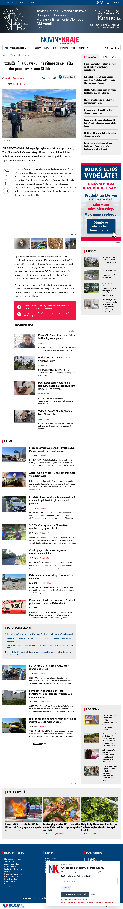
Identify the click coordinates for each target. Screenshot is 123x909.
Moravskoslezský (18, 47)
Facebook (97, 2)
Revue (55, 47)
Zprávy (38, 47)
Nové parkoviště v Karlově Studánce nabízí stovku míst (109, 273)
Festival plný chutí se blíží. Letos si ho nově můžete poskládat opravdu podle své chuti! (61, 827)
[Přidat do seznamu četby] (54, 77)
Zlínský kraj (9, 886)
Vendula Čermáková (14, 78)
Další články (38, 743)
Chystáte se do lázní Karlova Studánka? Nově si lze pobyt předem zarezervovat (109, 289)
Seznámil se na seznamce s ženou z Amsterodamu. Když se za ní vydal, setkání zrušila (40, 646)
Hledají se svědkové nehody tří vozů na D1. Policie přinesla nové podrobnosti (40, 634)
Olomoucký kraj (11, 876)
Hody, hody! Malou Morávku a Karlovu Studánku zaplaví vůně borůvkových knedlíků (99, 827)
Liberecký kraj (10, 871)
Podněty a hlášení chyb (44, 898)
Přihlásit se (115, 2)
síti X (39, 313)
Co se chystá (16, 792)
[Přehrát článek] (60, 77)
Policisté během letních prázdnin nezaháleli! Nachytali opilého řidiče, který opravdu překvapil (52, 500)
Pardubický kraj (10, 879)
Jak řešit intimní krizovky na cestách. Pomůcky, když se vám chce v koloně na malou (110, 722)
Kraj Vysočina (10, 866)
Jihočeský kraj (10, 861)
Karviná (43, 608)
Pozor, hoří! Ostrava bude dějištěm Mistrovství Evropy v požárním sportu (23, 826)
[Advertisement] (45, 216)
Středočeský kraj (11, 884)
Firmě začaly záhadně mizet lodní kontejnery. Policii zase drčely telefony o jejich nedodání (50, 693)
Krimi (46, 47)
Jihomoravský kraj (11, 864)
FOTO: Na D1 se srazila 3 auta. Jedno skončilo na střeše (100, 134)
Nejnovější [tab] (90, 57)
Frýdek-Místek (45, 558)
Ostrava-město (45, 533)
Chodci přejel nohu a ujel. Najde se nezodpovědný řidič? (99, 101)
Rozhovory (83, 47)
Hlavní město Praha (12, 859)
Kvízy (73, 47)
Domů (5, 55)
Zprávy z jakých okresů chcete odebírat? (76, 876)
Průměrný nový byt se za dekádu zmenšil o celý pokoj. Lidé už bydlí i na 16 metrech (109, 305)
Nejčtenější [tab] (110, 57)
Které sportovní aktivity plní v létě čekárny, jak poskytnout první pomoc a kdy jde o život (109, 739)
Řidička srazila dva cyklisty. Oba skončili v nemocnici (98, 111)
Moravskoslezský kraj (13, 874)
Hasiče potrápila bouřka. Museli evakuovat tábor (109, 259)
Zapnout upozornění (75, 894)
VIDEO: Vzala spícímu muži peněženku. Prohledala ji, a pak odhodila (100, 91)
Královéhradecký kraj (13, 869)
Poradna (64, 47)
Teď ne (94, 894)
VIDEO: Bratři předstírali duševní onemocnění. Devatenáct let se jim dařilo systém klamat (39, 653)
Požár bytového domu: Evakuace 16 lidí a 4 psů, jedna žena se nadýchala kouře (100, 122)
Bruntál (43, 456)
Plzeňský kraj (9, 881)
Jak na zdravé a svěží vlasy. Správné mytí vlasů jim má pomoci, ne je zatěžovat (108, 756)
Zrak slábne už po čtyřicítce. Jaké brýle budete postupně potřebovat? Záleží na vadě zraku (109, 773)
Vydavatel (27, 898)
